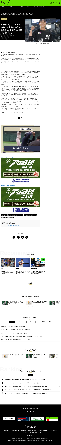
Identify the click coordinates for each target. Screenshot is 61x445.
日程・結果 (23, 6)
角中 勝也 (11, 217)
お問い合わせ (6, 430)
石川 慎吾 (4, 217)
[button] (29, 306)
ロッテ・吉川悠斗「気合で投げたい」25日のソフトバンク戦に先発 (15, 329)
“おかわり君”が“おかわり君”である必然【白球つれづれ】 (13, 326)
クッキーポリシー (23, 432)
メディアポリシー (53, 430)
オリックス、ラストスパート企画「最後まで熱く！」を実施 (14, 333)
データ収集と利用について (43, 430)
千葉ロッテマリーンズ (13, 215)
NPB (18, 6)
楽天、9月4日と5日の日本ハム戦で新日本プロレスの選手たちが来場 (15, 339)
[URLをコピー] (15, 36)
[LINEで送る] (13, 36)
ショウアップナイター (52, 6)
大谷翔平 (10, 6)
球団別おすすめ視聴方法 (41, 6)
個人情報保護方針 (22, 430)
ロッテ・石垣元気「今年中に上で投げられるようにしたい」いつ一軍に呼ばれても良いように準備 (26, 393)
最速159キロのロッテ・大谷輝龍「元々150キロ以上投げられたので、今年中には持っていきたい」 (26, 379)
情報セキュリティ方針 (32, 430)
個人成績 (33, 6)
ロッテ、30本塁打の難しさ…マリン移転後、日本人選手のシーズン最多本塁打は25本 (23, 383)
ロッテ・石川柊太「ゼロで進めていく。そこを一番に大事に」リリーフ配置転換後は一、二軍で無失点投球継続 (28, 389)
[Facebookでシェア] (11, 36)
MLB (15, 6)
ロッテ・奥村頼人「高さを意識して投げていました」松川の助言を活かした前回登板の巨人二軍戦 (26, 386)
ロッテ (35, 215)
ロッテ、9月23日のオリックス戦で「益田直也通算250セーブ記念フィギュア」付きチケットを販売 (22, 336)
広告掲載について (14, 430)
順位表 (28, 6)
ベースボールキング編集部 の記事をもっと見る (11, 225)
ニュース (21, 215)
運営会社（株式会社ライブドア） (35, 432)
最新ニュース (4, 6)
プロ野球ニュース (28, 215)
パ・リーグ (4, 215)
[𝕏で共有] (9, 36)
